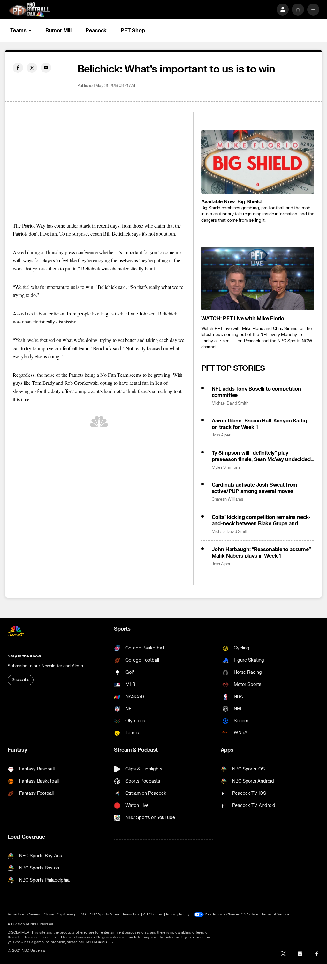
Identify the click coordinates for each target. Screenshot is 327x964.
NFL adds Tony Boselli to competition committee (256, 392)
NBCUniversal (41, 924)
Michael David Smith (230, 403)
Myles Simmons (226, 467)
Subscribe (20, 679)
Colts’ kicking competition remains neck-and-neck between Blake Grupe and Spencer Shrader (261, 520)
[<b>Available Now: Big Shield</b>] (257, 162)
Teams (18, 30)
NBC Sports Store (104, 914)
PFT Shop (133, 30)
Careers (33, 914)
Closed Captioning (59, 914)
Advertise (16, 914)
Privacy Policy (178, 914)
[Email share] (46, 68)
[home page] (29, 9)
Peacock (96, 30)
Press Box (131, 914)
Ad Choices (153, 914)
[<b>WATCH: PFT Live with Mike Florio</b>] (257, 278)
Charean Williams (227, 499)
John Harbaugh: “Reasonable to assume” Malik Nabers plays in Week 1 (261, 552)
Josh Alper (221, 435)
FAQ (82, 914)
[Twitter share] (32, 68)
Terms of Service (276, 914)
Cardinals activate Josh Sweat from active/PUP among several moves (255, 488)
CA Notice (249, 914)
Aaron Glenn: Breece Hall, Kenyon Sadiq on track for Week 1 (259, 424)
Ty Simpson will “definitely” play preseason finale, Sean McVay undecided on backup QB (261, 456)
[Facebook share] (18, 68)
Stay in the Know (24, 656)
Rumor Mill (58, 30)
